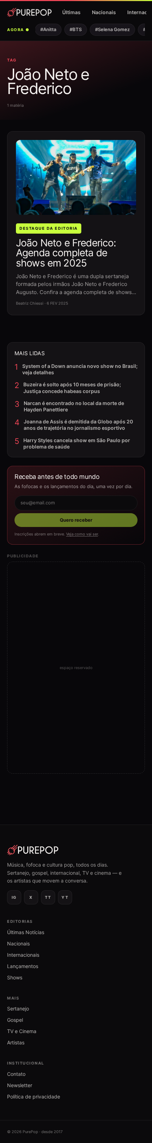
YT (65, 897)
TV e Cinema (21, 1031)
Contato (16, 1074)
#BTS (73, 29)
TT (48, 897)
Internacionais (23, 955)
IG (14, 897)
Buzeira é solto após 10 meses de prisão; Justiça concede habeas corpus (72, 387)
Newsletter (19, 1085)
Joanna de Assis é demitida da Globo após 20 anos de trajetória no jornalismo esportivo (78, 424)
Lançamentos (22, 966)
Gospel (15, 1020)
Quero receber (76, 520)
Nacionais (104, 12)
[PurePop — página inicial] (29, 12)
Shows (14, 977)
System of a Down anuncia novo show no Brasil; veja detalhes (80, 369)
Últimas (71, 12)
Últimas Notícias (25, 932)
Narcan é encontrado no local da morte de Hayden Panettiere (74, 406)
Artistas (15, 1042)
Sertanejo (18, 1009)
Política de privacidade (33, 1097)
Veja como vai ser (82, 534)
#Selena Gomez (110, 29)
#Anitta (46, 29)
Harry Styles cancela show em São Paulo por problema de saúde (76, 443)
